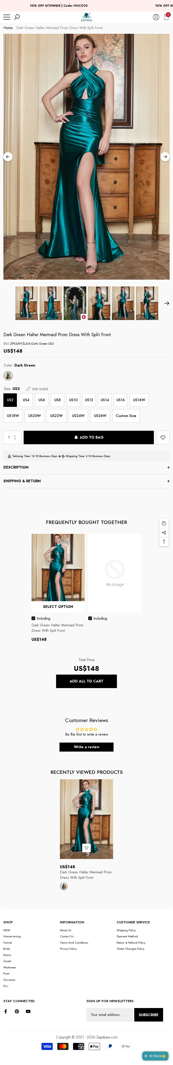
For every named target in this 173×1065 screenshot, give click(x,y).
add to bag (92, 437)
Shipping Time (75, 456)
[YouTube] (28, 1011)
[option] (86, 157)
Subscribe (149, 1014)
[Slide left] (7, 156)
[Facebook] (5, 1011)
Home (8, 27)
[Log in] (156, 17)
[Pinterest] (17, 1011)
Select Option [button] (58, 606)
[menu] (6, 17)
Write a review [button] (86, 747)
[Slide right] (165, 156)
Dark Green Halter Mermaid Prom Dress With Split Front (57, 334)
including (43, 618)
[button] (17, 17)
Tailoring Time (21, 456)
